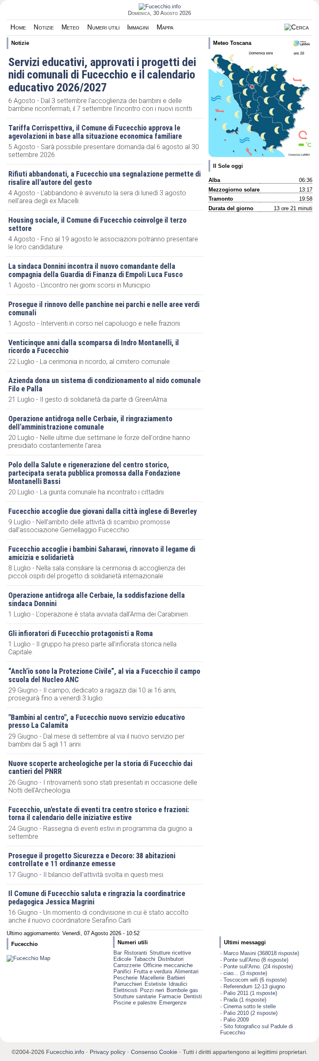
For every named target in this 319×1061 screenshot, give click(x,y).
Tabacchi (144, 959)
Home (18, 27)
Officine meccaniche (168, 965)
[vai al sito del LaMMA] (301, 43)
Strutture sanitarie (134, 996)
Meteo (70, 27)
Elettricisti (125, 990)
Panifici (122, 971)
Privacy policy (107, 1052)
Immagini (138, 27)
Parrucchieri (127, 984)
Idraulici (178, 984)
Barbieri (176, 978)
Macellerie (152, 978)
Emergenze (172, 1003)
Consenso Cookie (154, 1052)
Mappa (165, 27)
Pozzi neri (152, 990)
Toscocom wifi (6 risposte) (255, 980)
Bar (117, 953)
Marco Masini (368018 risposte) (261, 953)
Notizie (44, 27)
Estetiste (155, 984)
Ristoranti (135, 953)
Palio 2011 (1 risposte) (250, 993)
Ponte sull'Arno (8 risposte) (255, 960)
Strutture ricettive (170, 953)
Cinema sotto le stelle (249, 1006)
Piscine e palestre (135, 1003)
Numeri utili (103, 27)
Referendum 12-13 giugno (254, 986)
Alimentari (186, 971)
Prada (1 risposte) (244, 1000)
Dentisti (193, 996)
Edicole (122, 959)
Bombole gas (182, 990)
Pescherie (125, 978)
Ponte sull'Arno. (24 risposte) (258, 966)
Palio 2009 (236, 1020)
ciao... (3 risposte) (245, 973)
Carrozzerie (127, 965)
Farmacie (170, 996)
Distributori (171, 959)
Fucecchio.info (65, 1052)
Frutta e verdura (153, 971)
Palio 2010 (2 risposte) (250, 1013)
